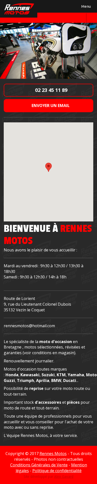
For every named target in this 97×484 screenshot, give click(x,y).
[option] (48, 50)
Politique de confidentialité (57, 470)
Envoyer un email (50, 105)
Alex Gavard (63, 476)
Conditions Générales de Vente (39, 465)
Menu (85, 7)
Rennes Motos (53, 453)
